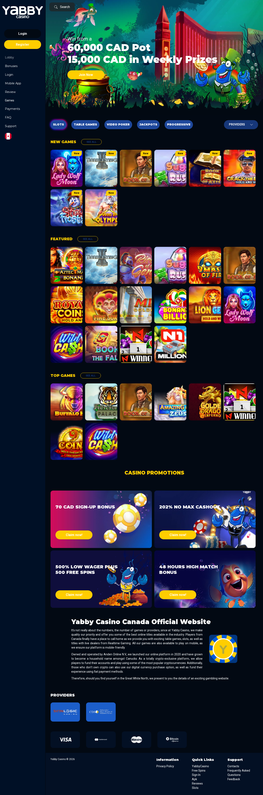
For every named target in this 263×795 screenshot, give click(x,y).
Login (22, 34)
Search (65, 7)
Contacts (233, 766)
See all (91, 141)
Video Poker (118, 124)
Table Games (85, 124)
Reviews (197, 783)
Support (10, 126)
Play (66, 170)
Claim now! (74, 535)
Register (22, 44)
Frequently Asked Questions (238, 772)
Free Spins (198, 770)
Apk (194, 779)
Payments (12, 109)
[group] (65, 712)
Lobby (9, 57)
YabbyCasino (200, 766)
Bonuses (11, 66)
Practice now (66, 178)
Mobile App (13, 83)
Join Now (86, 75)
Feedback (233, 779)
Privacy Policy (165, 766)
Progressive (178, 124)
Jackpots (148, 124)
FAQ (8, 117)
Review (10, 92)
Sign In (196, 774)
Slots (58, 124)
